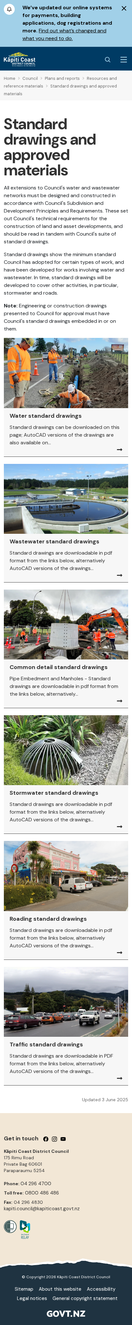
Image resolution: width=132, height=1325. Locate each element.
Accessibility (101, 1289)
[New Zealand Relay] (23, 1229)
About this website (60, 1289)
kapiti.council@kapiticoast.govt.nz (42, 1208)
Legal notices (32, 1298)
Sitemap (24, 1289)
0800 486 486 (42, 1193)
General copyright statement (85, 1298)
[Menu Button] (123, 59)
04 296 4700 (36, 1183)
